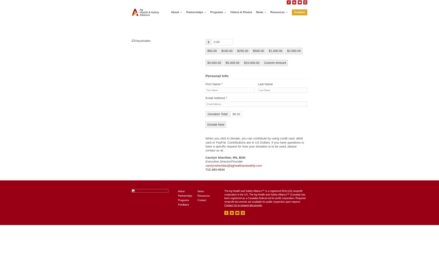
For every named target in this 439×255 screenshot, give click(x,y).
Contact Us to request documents (243, 205)
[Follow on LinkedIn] (294, 2)
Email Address (216, 98)
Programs (216, 12)
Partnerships (194, 12)
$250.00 (242, 51)
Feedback (183, 204)
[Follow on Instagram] (305, 2)
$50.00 (212, 51)
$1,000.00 (275, 51)
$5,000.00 (232, 63)
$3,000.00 (214, 63)
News (259, 12)
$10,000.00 (251, 63)
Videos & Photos (241, 12)
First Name (214, 84)
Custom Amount (275, 63)
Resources (277, 12)
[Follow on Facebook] (289, 2)
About (175, 12)
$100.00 (227, 51)
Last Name (266, 84)
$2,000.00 (294, 51)
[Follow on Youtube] (300, 2)
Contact (202, 200)
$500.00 (258, 51)
